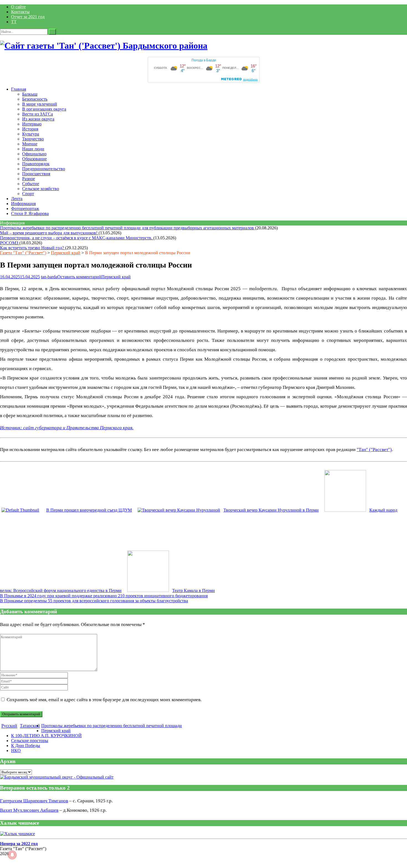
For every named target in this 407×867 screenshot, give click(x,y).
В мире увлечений (39, 104)
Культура (30, 134)
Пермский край (65, 252)
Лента (16, 198)
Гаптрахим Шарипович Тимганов (34, 800)
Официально (34, 153)
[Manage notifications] (12, 854)
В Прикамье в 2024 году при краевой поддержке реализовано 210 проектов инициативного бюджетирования (104, 595)
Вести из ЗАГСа (37, 114)
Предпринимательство (43, 168)
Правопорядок (36, 163)
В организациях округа (44, 109)
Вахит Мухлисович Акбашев (29, 810)
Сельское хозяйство (40, 188)
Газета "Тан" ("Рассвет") (23, 252)
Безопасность (34, 99)
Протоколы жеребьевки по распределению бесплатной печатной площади (111, 725)
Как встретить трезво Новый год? (32, 247)
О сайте (18, 6)
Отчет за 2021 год (28, 16)
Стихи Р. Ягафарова (30, 213)
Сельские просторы (29, 740)
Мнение (29, 144)
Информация (23, 203)
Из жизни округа (38, 119)
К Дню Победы (25, 745)
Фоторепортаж (25, 208)
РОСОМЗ (9, 242)
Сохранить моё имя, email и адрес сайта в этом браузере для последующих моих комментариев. (104, 699)
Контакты (20, 11)
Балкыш (29, 94)
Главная (18, 89)
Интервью (32, 124)
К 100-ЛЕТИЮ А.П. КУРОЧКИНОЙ (46, 735)
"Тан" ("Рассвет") (374, 449)
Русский (9, 725)
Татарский (30, 725)
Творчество (33, 139)
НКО (16, 750)
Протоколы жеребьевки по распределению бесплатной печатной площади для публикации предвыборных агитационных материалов (127, 228)
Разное (28, 178)
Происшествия (36, 173)
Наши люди (33, 148)
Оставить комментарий (79, 276)
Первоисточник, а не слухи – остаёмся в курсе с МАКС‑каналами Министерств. (76, 237)
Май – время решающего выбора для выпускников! (49, 232)
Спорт (28, 193)
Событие (30, 183)
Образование (34, 158)
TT (14, 21)
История (30, 129)
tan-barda (49, 276)
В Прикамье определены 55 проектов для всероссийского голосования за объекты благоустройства (94, 600)
